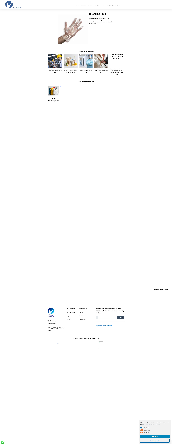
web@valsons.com (52, 323)
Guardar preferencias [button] (155, 440)
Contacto (69, 319)
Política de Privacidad (84, 338)
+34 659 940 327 (52, 322)
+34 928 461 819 (51, 320)
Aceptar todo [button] (155, 436)
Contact (69, 322)
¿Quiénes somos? (71, 312)
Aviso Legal (75, 338)
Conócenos (83, 6)
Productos (96, 6)
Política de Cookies (94, 338)
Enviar (121, 317)
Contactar (108, 6)
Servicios (90, 6)
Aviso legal (157, 424)
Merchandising (116, 6)
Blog (103, 6)
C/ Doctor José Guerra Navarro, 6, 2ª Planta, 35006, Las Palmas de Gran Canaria (56, 328)
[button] (97, 28)
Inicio (77, 6)
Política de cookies (149, 424)
